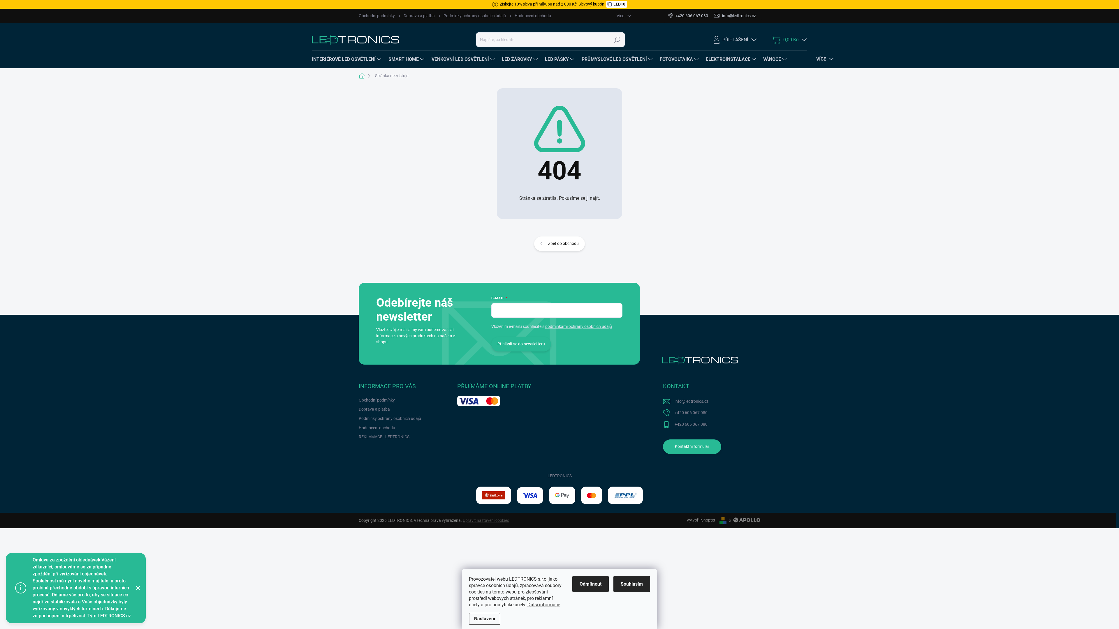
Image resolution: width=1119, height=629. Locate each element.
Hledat (617, 39)
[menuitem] (347, 59)
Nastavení (484, 618)
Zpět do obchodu (563, 243)
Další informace (543, 604)
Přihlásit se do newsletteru (521, 344)
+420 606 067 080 (691, 412)
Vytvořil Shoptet (701, 520)
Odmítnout (590, 584)
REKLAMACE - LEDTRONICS (384, 436)
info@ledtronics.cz (691, 401)
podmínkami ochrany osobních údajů (578, 326)
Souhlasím (632, 584)
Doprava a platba (419, 15)
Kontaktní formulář (692, 446)
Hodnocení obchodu (533, 15)
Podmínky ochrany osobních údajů (475, 15)
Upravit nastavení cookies (486, 520)
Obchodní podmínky (377, 15)
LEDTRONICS (560, 475)
